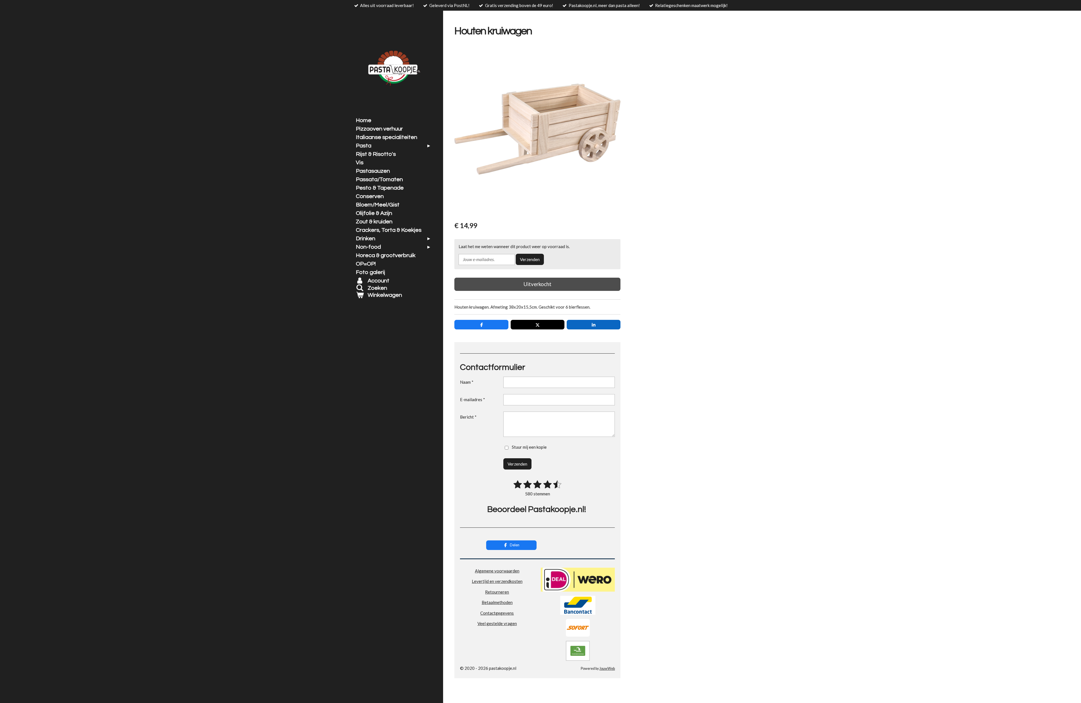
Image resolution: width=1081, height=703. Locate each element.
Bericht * (468, 416)
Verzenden (530, 259)
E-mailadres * (472, 399)
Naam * (467, 382)
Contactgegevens (497, 613)
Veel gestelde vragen (497, 623)
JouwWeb (607, 668)
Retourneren (497, 591)
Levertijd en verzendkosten (497, 581)
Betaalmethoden (497, 602)
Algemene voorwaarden (497, 570)
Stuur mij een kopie (529, 447)
